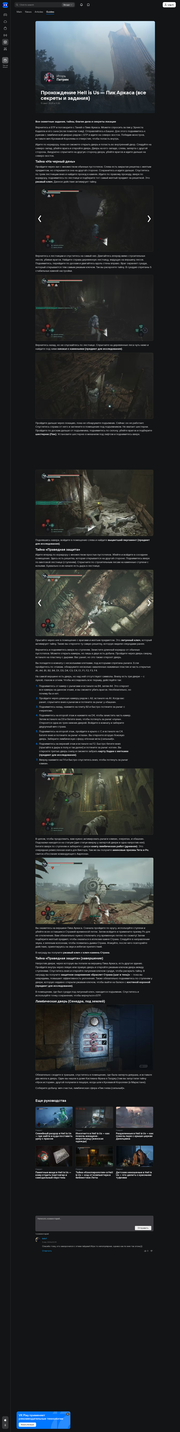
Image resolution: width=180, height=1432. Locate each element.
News (28, 11)
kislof (44, 1238)
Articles (39, 11)
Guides (50, 11)
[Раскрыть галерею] (94, 219)
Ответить (47, 1251)
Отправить (143, 1228)
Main (19, 11)
